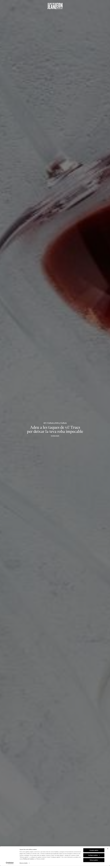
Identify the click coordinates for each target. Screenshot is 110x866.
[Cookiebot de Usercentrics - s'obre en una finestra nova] (9, 863)
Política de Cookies (28, 859)
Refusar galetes (94, 860)
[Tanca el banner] (107, 848)
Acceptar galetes (93, 850)
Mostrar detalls (24, 863)
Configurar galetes (93, 855)
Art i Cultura (48, 423)
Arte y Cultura (61, 423)
